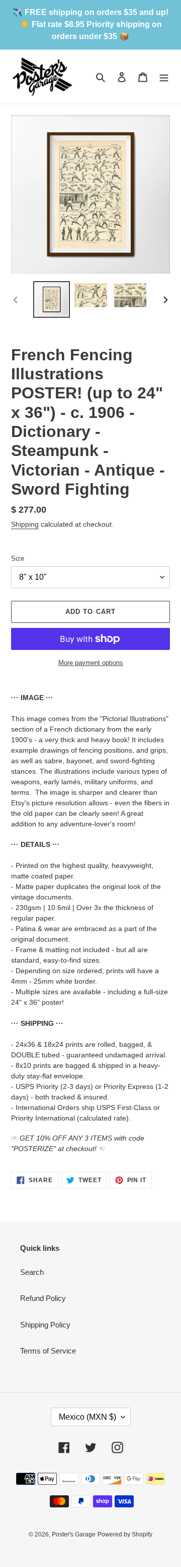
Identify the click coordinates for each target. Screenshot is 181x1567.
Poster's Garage (74, 1534)
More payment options (90, 662)
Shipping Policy (45, 1324)
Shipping (25, 524)
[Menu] (163, 77)
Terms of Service (48, 1351)
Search (32, 1272)
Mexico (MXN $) (87, 1417)
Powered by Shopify (125, 1534)
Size (17, 558)
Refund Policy (43, 1298)
